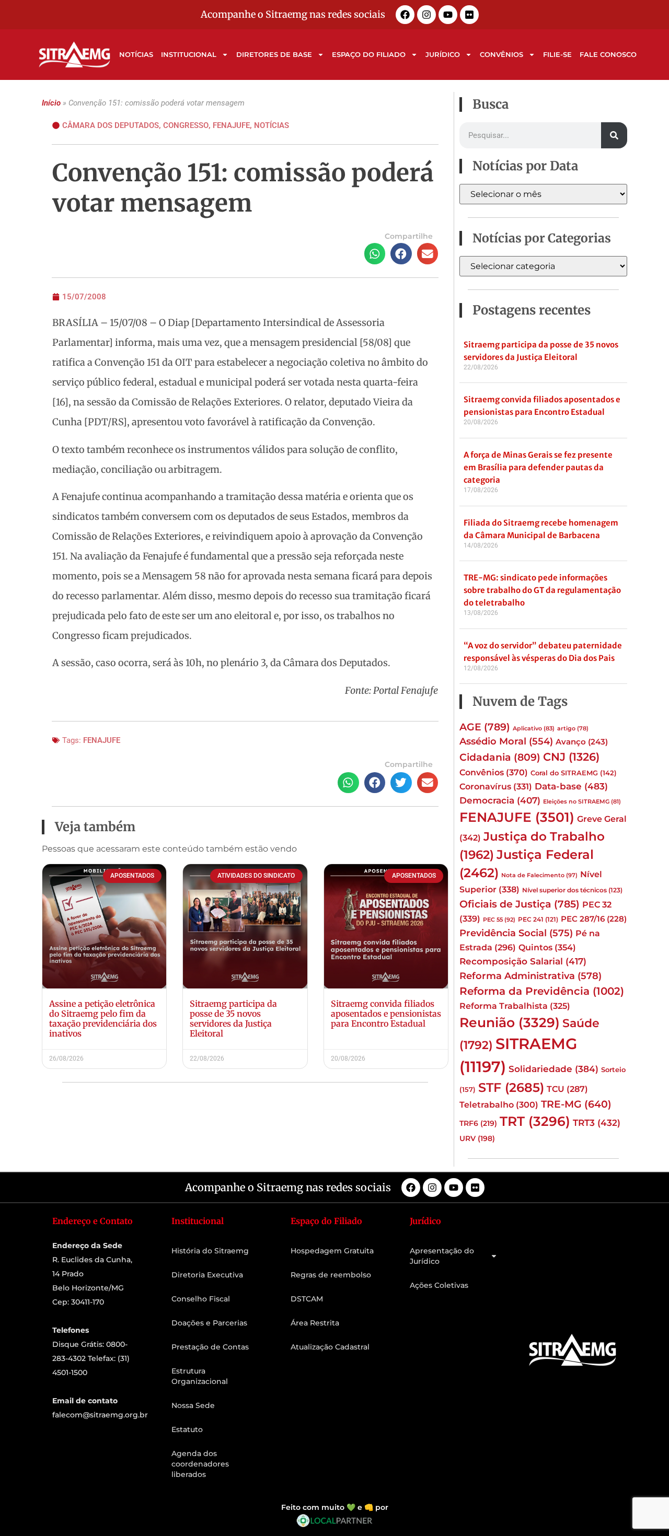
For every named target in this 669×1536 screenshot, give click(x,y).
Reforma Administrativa (530, 976)
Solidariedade (553, 1069)
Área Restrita (315, 1323)
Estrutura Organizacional (199, 1376)
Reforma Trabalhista (514, 1006)
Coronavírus (495, 786)
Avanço (582, 742)
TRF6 (478, 1123)
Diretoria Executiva (207, 1274)
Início (51, 103)
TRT (535, 1121)
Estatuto (187, 1429)
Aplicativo (534, 728)
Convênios (501, 54)
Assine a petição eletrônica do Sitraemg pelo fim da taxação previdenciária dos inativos (103, 1018)
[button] (375, 253)
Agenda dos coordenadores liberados (200, 1464)
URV (477, 1138)
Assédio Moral (506, 741)
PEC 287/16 (594, 919)
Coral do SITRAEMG (573, 773)
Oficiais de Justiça (519, 904)
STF (511, 1087)
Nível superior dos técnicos (572, 890)
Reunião (509, 1022)
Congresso (186, 125)
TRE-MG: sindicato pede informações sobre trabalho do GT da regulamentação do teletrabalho (542, 590)
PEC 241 (538, 919)
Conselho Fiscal (200, 1299)
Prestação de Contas (210, 1347)
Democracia (499, 800)
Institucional (188, 54)
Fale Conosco (608, 54)
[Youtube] (448, 14)
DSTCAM (307, 1299)
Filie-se (557, 54)
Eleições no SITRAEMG (582, 801)
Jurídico (442, 54)
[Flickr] (469, 14)
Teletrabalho (498, 1105)
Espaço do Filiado (369, 54)
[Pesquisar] (614, 135)
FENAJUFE (101, 740)
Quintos (547, 947)
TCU (567, 1089)
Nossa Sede (193, 1405)
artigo (573, 728)
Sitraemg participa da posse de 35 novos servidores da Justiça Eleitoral (233, 1018)
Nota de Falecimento (539, 875)
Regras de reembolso (331, 1274)
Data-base (571, 786)
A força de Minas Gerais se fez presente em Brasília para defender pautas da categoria (538, 467)
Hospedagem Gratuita (332, 1250)
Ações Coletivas (439, 1285)
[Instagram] (426, 14)
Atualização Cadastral (330, 1347)
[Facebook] (405, 14)
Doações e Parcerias (209, 1323)
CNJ (571, 756)
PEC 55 (499, 919)
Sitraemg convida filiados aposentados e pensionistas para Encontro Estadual (386, 1013)
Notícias (136, 54)
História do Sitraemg (210, 1250)
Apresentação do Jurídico (442, 1256)
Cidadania (499, 757)
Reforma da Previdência (541, 990)
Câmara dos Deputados (110, 125)
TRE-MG (576, 1104)
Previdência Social (516, 933)
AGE (484, 726)
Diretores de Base (274, 54)
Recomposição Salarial (522, 961)
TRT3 (596, 1122)
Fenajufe (231, 125)
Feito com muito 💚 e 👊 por (334, 1507)
